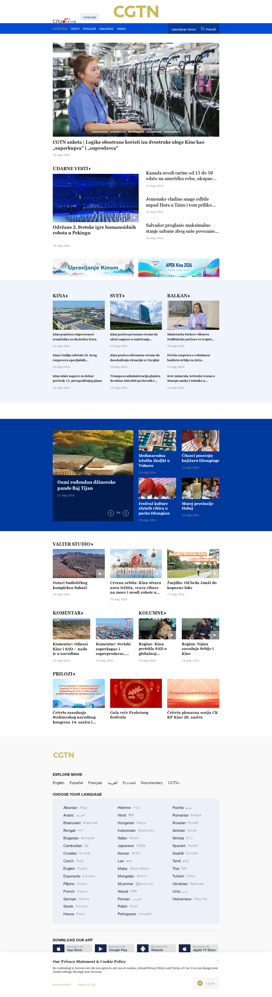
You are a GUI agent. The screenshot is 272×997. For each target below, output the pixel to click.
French (75, 891)
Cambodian (76, 845)
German (76, 899)
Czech (73, 861)
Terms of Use (86, 985)
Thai (179, 868)
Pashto (182, 807)
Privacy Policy (62, 985)
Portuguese (135, 914)
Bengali (73, 830)
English (58, 782)
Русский (129, 782)
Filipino (75, 883)
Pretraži (211, 29)
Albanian (75, 807)
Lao (125, 861)
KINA (59, 295)
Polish (128, 906)
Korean (129, 853)
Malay (133, 868)
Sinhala (183, 838)
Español (76, 782)
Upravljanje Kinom (183, 29)
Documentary (152, 782)
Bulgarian (78, 838)
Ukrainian (188, 883)
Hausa (73, 914)
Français (95, 782)
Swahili (185, 853)
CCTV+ (174, 782)
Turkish (183, 876)
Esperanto (79, 876)
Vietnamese (189, 899)
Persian (129, 899)
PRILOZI (63, 674)
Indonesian (136, 830)
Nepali (127, 891)
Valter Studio (72, 544)
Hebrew (129, 807)
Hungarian (132, 823)
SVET (116, 295)
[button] (100, 131)
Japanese (131, 845)
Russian (185, 823)
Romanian (186, 815)
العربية (112, 782)
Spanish (185, 845)
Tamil (180, 861)
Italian (128, 838)
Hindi (126, 815)
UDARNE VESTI (70, 168)
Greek (75, 906)
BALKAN (177, 295)
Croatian (77, 853)
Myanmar (135, 883)
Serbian (184, 830)
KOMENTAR (67, 613)
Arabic (74, 815)
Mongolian (132, 876)
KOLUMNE (151, 613)
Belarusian (80, 823)
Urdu (180, 891)
